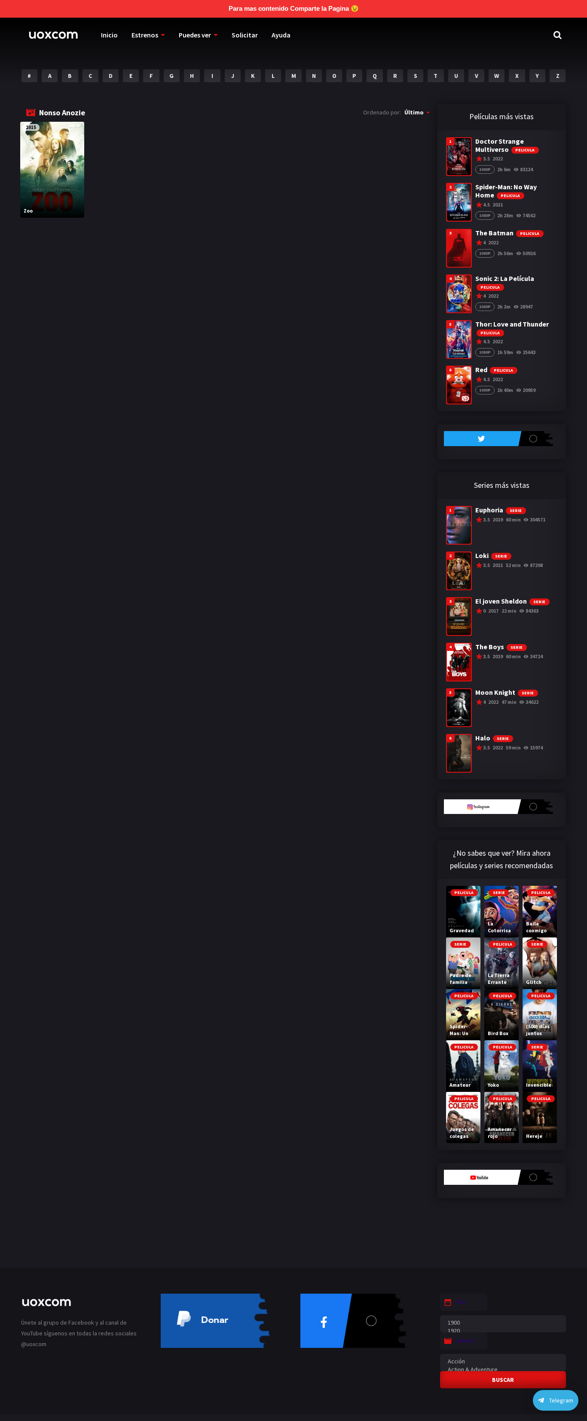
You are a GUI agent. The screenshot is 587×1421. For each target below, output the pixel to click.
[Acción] (503, 1361)
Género (465, 1340)
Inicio (109, 35)
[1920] (503, 1331)
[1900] (503, 1323)
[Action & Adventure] (503, 1370)
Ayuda (281, 35)
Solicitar (245, 35)
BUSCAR (503, 1380)
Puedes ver (195, 35)
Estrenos (144, 35)
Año (460, 1302)
